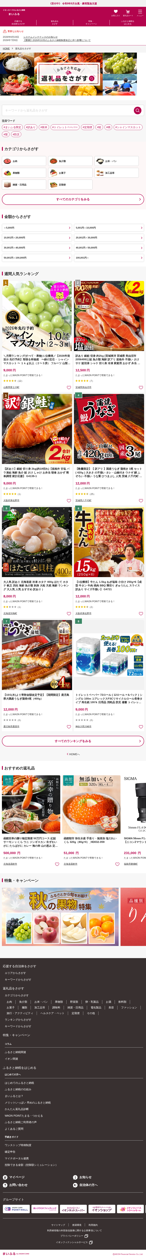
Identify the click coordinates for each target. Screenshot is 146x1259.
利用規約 (93, 1225)
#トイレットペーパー (65, 127)
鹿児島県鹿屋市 (11, 726)
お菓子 (11, 1007)
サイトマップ (58, 1225)
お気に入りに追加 (57, 864)
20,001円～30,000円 (86, 237)
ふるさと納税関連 (15, 1052)
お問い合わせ (18, 1184)
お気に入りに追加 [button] (69, 387)
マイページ (17, 1177)
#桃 (108, 127)
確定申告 (10, 1151)
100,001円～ (82, 257)
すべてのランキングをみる (73, 741)
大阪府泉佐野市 (11, 500)
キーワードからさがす (18, 979)
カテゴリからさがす (17, 995)
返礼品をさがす (55, 22)
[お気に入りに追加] (69, 387)
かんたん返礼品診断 (17, 1109)
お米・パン (41, 1001)
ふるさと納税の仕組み (18, 1089)
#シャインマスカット (128, 127)
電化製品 (96, 1007)
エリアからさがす (15, 972)
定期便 (76, 1013)
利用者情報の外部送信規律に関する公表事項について (74, 1230)
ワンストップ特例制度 (18, 1145)
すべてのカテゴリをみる (73, 199)
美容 (111, 1007)
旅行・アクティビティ (20, 1013)
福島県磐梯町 (131, 864)
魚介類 (23, 1001)
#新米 (43, 127)
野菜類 (74, 1001)
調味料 (56, 1007)
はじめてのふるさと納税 (19, 1082)
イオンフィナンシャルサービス (72, 1242)
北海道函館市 (10, 864)
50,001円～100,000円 (15, 257)
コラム (8, 1044)
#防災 (16, 134)
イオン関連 (11, 1058)
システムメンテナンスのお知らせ (40, 37)
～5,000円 (9, 227)
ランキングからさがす (18, 1019)
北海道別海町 (10, 613)
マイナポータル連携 (17, 1158)
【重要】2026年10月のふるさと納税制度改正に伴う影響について (57, 40)
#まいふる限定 (12, 127)
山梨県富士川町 (11, 387)
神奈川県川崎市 (83, 726)
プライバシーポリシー (71, 1236)
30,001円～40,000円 (14, 247)
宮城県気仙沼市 (83, 387)
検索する (137, 110)
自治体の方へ (88, 1184)
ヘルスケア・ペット (52, 1013)
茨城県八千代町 (83, 500)
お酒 (108, 1001)
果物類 (59, 1001)
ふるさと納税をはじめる (127, 22)
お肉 (9, 1001)
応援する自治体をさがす (18, 22)
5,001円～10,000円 (86, 227)
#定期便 (87, 127)
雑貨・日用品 (75, 1007)
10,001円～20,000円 (14, 237)
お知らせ (85, 1177)
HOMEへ (74, 754)
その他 (91, 1013)
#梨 (6, 134)
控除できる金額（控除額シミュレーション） (31, 1164)
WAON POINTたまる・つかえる (24, 1115)
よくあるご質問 (14, 1128)
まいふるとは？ (14, 1095)
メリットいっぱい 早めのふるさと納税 (28, 1102)
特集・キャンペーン (91, 22)
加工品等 (39, 1007)
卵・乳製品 (92, 1001)
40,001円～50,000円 (86, 247)
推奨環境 (76, 1225)
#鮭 (99, 127)
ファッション (129, 1007)
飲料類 (122, 1001)
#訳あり (31, 127)
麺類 (24, 1007)
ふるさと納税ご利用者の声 (21, 1122)
